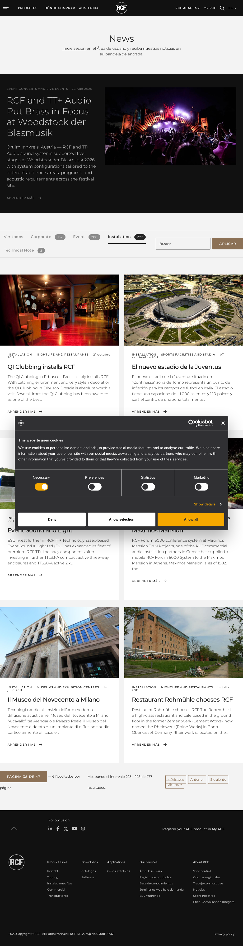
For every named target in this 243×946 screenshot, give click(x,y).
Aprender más (20, 198)
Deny (52, 519)
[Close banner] (223, 423)
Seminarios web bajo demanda (162, 889)
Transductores (57, 895)
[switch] (95, 487)
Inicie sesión (74, 48)
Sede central (202, 871)
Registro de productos (156, 877)
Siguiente (218, 779)
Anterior (197, 779)
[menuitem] (60, 8)
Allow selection (121, 519)
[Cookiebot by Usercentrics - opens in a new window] (192, 423)
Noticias (199, 889)
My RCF (210, 8)
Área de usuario (151, 871)
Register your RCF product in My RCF (193, 829)
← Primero (176, 779)
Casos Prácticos (118, 871)
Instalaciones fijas (59, 883)
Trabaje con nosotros (208, 883)
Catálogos (88, 871)
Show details (204, 504)
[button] (23, 776)
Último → (175, 784)
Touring (52, 877)
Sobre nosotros (204, 895)
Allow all (191, 519)
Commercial (56, 889)
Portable (53, 871)
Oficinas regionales (206, 877)
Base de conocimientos (156, 883)
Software (87, 877)
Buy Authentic (150, 895)
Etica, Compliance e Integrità (213, 902)
